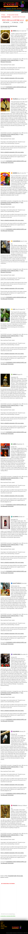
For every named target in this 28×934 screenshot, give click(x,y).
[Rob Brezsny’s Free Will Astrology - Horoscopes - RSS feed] (27, 20)
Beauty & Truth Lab (10, 10)
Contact (2, 928)
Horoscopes (3, 8)
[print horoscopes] (27, 28)
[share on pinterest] (25, 12)
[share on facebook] (23, 12)
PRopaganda (8, 8)
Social (23, 10)
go (22, 22)
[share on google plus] (27, 12)
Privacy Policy (4, 926)
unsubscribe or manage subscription (7, 916)
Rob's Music (14, 8)
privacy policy (12, 914)
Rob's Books (19, 8)
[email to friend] (21, 12)
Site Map (3, 925)
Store (24, 8)
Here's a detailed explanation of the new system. (12, 78)
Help (2, 923)
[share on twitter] (24, 12)
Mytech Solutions (13, 932)
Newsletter (3, 10)
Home (2, 921)
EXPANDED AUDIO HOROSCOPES (10, 60)
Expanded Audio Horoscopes (15, 875)
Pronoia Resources (17, 10)
